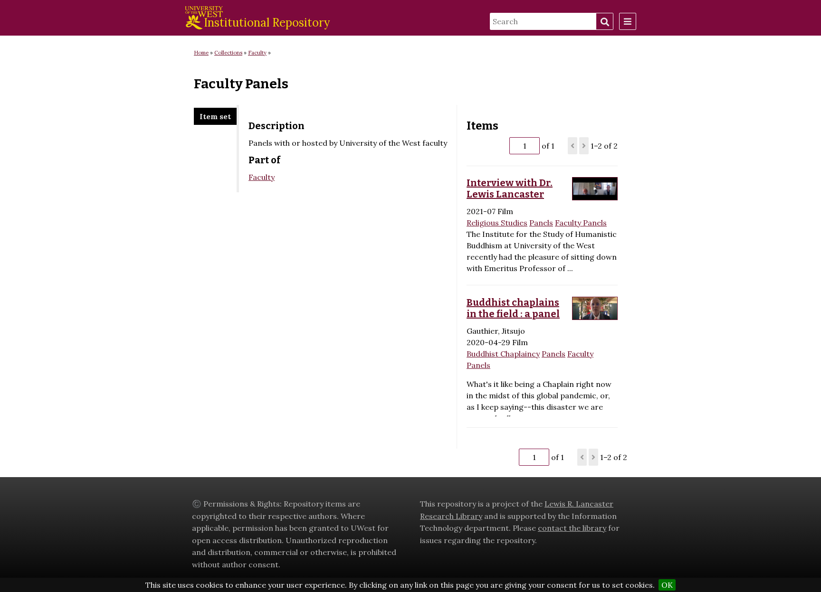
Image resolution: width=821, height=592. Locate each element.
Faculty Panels (581, 222)
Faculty (257, 52)
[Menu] (627, 21)
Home (201, 52)
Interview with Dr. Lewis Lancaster (510, 188)
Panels (541, 222)
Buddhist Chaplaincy (503, 353)
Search (604, 21)
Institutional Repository (267, 22)
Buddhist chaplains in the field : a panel (513, 308)
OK (667, 585)
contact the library (572, 528)
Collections (228, 52)
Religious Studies (497, 222)
